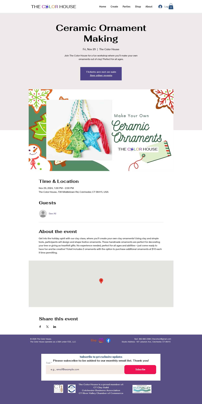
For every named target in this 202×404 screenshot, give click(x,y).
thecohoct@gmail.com (161, 339)
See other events (101, 75)
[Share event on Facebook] (40, 327)
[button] (114, 6)
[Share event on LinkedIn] (54, 327)
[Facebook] (108, 340)
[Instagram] (101, 340)
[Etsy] (94, 340)
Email (48, 363)
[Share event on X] (47, 327)
